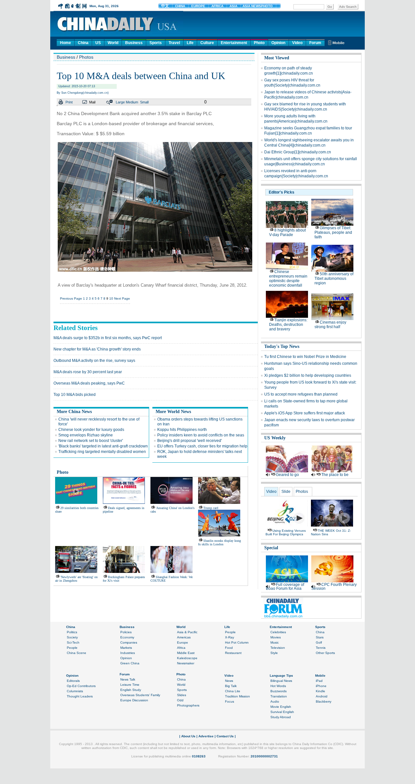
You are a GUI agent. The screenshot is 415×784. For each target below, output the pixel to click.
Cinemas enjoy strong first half (330, 324)
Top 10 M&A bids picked (74, 394)
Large (120, 102)
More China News (74, 411)
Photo (259, 43)
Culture (207, 43)
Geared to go (287, 474)
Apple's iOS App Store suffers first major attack (304, 413)
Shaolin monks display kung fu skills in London (219, 542)
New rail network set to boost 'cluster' (90, 440)
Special (271, 547)
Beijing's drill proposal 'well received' (189, 440)
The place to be (335, 474)
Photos (86, 57)
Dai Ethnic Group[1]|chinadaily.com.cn (297, 152)
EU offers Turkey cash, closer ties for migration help (202, 446)
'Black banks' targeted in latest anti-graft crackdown (103, 446)
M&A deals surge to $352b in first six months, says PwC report (107, 338)
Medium (132, 102)
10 (111, 298)
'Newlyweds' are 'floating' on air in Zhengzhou (76, 578)
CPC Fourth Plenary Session (334, 586)
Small (144, 102)
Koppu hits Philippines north (182, 429)
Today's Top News (281, 346)
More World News (173, 411)
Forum (315, 43)
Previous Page (71, 298)
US (98, 43)
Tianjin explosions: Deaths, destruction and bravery (288, 324)
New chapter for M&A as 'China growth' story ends (97, 349)
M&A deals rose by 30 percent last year (87, 372)
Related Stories (75, 328)
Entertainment (234, 43)
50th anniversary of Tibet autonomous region (333, 278)
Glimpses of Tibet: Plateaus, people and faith (333, 232)
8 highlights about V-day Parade (287, 232)
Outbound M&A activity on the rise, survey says (94, 360)
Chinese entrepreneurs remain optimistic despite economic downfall (288, 278)
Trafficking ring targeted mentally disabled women (102, 451)
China (83, 43)
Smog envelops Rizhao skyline (85, 435)
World (113, 43)
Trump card (210, 508)
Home (65, 43)
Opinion (278, 43)
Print (69, 102)
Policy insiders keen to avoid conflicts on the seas (200, 435)
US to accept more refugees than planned (301, 394)
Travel (174, 43)
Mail (92, 102)
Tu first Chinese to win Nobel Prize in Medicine (305, 356)
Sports (155, 43)
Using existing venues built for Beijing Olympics (286, 532)
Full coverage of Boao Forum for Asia (285, 586)
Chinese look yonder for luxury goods (91, 429)
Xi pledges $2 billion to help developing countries (307, 375)
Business (134, 43)
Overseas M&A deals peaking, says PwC (89, 383)
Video (297, 43)
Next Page (122, 298)
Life (190, 43)
